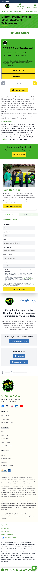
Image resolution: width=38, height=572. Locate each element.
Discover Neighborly (19, 341)
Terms (23, 278)
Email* (4, 239)
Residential (10, 215)
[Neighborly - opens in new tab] (9, 470)
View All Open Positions (13, 206)
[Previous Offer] (3, 83)
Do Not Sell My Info (7, 534)
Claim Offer (18, 71)
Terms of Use (5, 525)
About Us (4, 435)
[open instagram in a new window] (12, 407)
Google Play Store (20, 362)
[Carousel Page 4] (20, 83)
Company (5, 427)
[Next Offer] (35, 83)
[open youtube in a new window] (21, 407)
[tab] (9, 214)
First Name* (6, 224)
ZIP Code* (6, 262)
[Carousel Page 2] (17, 83)
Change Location (31, 11)
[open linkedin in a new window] (16, 407)
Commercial (29, 215)
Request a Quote (20, 90)
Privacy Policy (30, 278)
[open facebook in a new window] (2, 407)
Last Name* (6, 232)
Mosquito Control (7, 422)
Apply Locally (6, 442)
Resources (5, 451)
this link (4, 139)
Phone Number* (7, 247)
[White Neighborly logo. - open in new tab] (6, 1)
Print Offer (18, 76)
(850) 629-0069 (12, 396)
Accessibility (5, 531)
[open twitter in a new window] (7, 407)
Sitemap (4, 462)
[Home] (2, 372)
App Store (19, 356)
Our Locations (6, 458)
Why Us (4, 432)
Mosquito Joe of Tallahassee (20, 372)
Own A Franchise (7, 446)
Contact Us (5, 439)
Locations (7, 372)
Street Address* (7, 254)
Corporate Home (7, 466)
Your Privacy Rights (10, 537)
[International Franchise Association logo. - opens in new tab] (4, 470)
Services (4, 411)
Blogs (3, 455)
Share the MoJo (7, 121)
